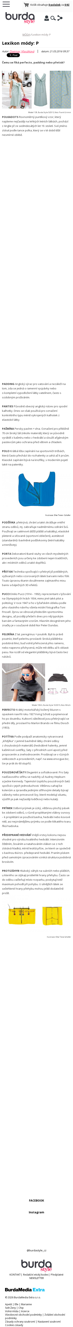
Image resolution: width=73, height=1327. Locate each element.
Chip (21, 1308)
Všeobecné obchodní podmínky (23, 1314)
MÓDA (26, 34)
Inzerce (25, 1311)
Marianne (26, 1304)
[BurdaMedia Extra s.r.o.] (25, 1290)
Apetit (8, 1304)
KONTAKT (15, 1274)
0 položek (54, 5)
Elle (16, 1304)
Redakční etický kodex (35, 1274)
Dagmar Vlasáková (22, 51)
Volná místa (11, 1311)
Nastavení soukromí (49, 1321)
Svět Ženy (10, 1308)
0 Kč (66, 5)
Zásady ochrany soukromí (20, 1321)
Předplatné (57, 1274)
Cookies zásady (14, 1325)
